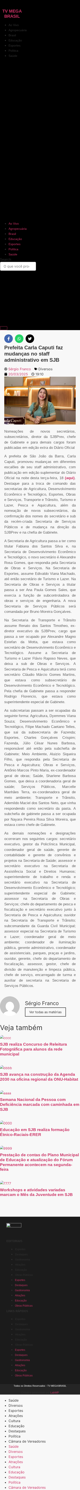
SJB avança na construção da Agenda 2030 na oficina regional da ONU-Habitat (39, 1077)
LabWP (54, 1392)
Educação (15, 40)
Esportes (14, 45)
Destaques (21, 1254)
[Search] (3, 328)
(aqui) (70, 478)
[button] (40, 139)
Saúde (13, 55)
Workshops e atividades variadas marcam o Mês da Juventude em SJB (36, 1192)
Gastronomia (22, 1259)
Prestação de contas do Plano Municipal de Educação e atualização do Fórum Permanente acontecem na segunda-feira (39, 1162)
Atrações (20, 1264)
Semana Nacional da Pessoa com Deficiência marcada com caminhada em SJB (39, 1104)
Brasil (12, 35)
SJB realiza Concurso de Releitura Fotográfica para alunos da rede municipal (33, 1049)
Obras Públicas (24, 1274)
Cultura (14, 1421)
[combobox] (18, 266)
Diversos (45, 369)
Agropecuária (18, 30)
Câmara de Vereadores (27, 1441)
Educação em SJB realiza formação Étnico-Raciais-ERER (35, 1132)
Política (13, 50)
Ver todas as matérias (45, 1012)
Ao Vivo (14, 25)
